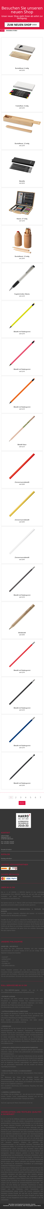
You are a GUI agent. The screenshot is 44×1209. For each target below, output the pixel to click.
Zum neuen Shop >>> (22, 24)
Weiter (22, 803)
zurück (2, 30)
